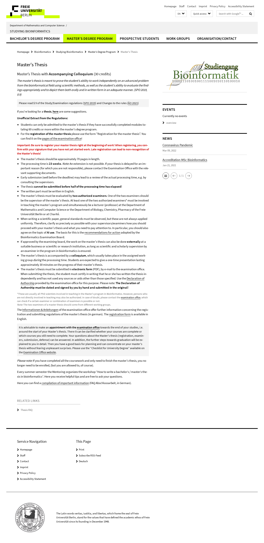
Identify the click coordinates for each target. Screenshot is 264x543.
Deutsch (83, 461)
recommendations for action (102, 232)
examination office (130, 297)
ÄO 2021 (133, 103)
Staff (181, 6)
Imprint (203, 6)
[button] (181, 13)
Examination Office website (39, 352)
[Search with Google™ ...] (250, 14)
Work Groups (178, 38)
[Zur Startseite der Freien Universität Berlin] (36, 11)
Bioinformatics (42, 51)
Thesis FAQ (27, 410)
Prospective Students (139, 38)
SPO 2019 (89, 103)
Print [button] (81, 449)
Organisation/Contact (217, 38)
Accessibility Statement (241, 6)
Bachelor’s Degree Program (35, 38)
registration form (120, 314)
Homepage (170, 6)
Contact (191, 6)
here (56, 111)
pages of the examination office (61, 138)
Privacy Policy (217, 6)
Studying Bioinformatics (30, 31)
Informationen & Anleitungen (40, 310)
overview (171, 122)
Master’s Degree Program (90, 38)
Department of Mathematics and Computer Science (38, 25)
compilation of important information (65, 383)
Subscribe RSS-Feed (90, 455)
